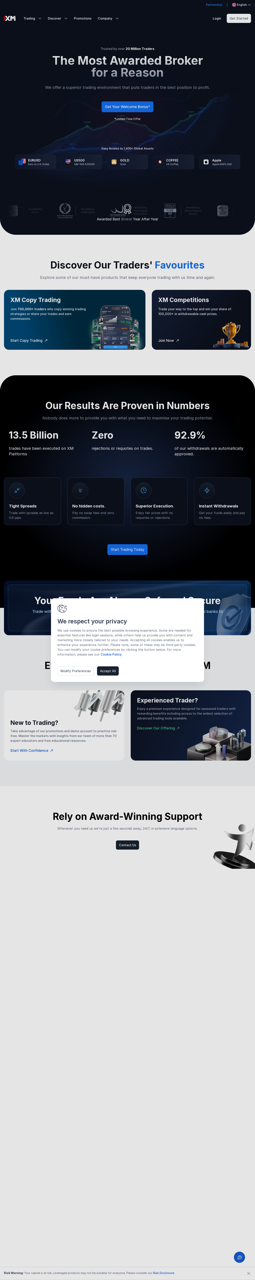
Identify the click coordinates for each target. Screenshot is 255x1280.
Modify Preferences (75, 671)
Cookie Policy (111, 654)
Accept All (108, 671)
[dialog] (127, 640)
